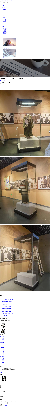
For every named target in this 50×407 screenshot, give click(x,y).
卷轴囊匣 (4, 33)
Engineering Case (7, 78)
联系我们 (2, 362)
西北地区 (3, 354)
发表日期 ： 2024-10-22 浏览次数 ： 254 (7, 313)
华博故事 (2, 342)
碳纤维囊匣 (5, 31)
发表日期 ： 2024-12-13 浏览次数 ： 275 (7, 299)
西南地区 (3, 353)
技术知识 (10, 48)
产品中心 (3, 5)
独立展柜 (4, 9)
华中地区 (3, 349)
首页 (2, 4)
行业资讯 (7, 48)
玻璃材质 (4, 20)
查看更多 (3, 15)
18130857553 (7, 405)
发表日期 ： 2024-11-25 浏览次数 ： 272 (7, 306)
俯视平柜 (4, 10)
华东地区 (3, 352)
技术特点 (3, 339)
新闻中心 (2, 356)
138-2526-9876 (2, 322)
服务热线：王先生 (2, 405)
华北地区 (3, 350)
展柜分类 (3, 338)
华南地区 (3, 351)
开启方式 (4, 19)
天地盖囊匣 (5, 30)
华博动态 (4, 48)
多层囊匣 (4, 29)
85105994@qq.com (2, 372)
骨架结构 (4, 21)
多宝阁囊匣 (5, 28)
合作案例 (3, 80)
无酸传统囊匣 (5, 32)
